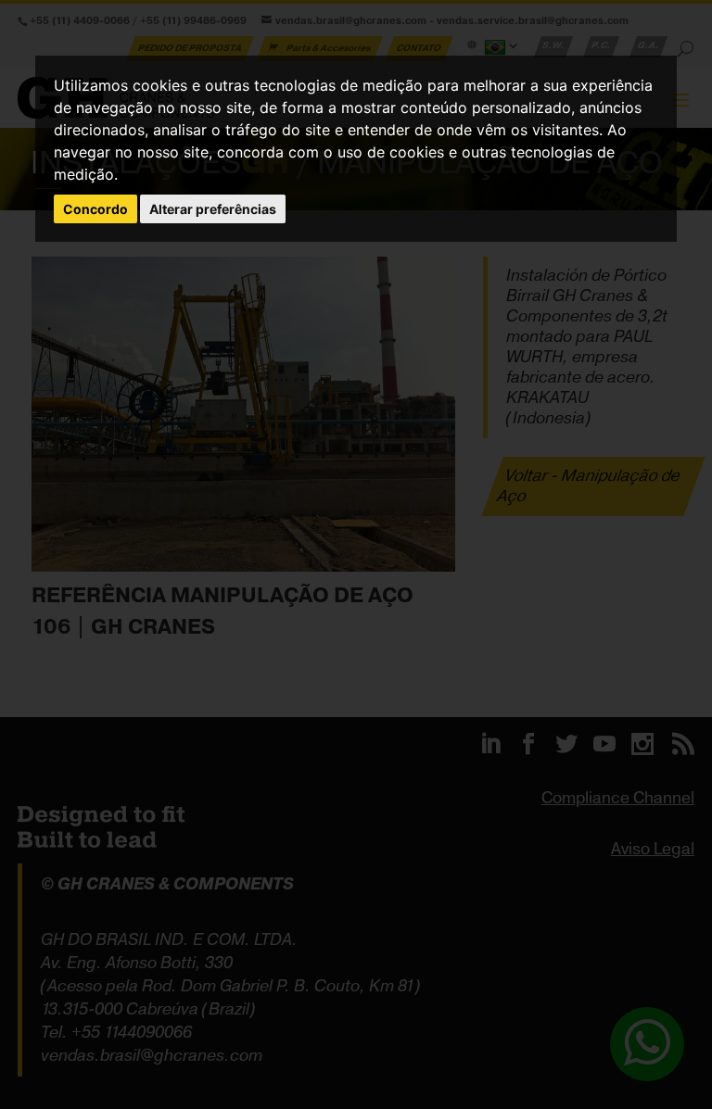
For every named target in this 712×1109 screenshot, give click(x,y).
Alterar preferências (212, 209)
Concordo (95, 209)
